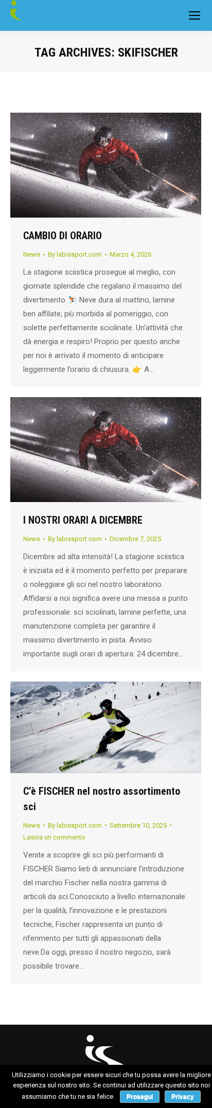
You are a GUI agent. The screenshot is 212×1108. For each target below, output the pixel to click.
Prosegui (140, 1096)
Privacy (182, 1096)
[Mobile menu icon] (194, 15)
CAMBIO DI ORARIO (62, 235)
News (31, 254)
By (75, 254)
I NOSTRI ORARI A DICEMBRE (83, 520)
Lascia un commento (54, 837)
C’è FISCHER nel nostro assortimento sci (101, 799)
